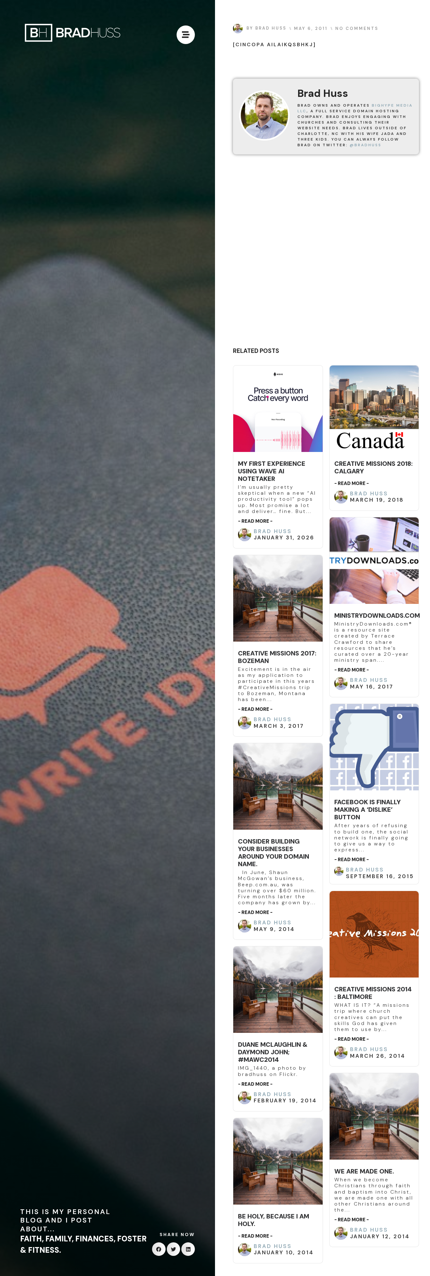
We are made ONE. (364, 1171)
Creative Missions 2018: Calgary (373, 467)
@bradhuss (366, 145)
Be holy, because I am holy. (273, 1220)
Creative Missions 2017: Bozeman (277, 657)
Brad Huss (273, 531)
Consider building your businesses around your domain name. (273, 852)
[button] (159, 1249)
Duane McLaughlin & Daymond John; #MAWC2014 (273, 1052)
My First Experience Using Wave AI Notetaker (271, 471)
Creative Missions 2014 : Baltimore (373, 993)
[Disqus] (326, 253)
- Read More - (255, 521)
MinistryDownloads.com (377, 615)
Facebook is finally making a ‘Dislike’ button (367, 809)
